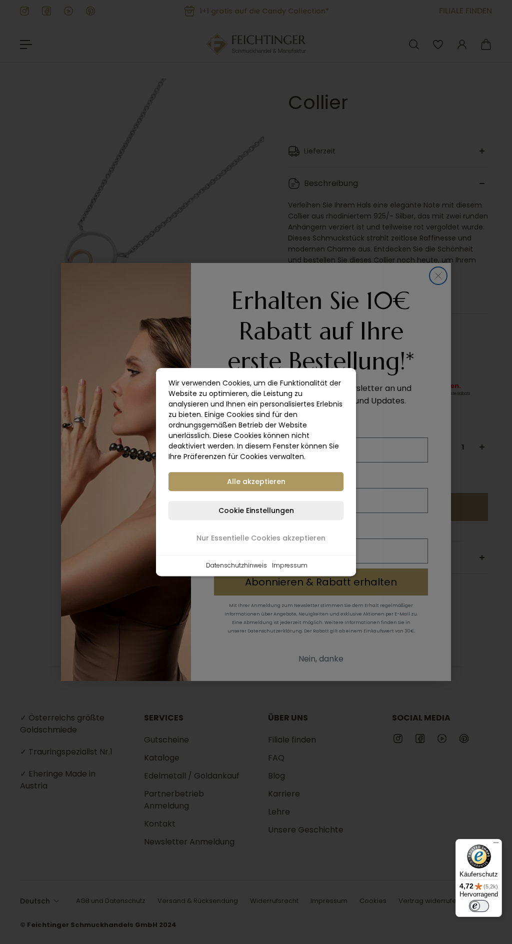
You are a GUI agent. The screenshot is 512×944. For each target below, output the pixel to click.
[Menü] (496, 845)
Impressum (290, 565)
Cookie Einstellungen (256, 511)
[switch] (479, 906)
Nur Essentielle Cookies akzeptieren (261, 538)
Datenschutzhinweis (236, 565)
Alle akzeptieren (256, 481)
